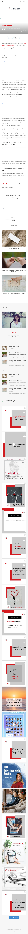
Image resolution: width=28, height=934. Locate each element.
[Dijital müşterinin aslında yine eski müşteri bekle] (14, 826)
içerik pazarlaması (11, 195)
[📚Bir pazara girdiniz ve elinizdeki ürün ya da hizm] (14, 546)
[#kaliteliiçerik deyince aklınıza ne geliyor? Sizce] (14, 648)
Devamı (14, 332)
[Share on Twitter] (24, 30)
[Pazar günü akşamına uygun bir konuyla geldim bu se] (14, 750)
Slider (19, 195)
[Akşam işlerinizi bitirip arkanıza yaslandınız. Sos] (14, 852)
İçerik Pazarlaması (7, 25)
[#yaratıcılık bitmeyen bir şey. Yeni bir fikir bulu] (14, 622)
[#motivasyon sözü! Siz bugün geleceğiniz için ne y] (14, 520)
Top (14, 931)
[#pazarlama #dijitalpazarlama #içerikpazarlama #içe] (14, 724)
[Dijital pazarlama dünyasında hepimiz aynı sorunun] (14, 418)
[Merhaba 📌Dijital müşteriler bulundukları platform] (14, 801)
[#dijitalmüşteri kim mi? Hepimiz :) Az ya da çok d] (14, 877)
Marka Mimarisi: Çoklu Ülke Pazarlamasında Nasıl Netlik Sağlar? (14, 271)
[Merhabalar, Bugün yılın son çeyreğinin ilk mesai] (14, 571)
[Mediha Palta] (14, 8)
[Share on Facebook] (22, 30)
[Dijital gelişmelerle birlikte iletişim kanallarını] (14, 495)
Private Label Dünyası (14, 248)
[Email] (25, 30)
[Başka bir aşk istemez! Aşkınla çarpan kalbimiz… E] (14, 469)
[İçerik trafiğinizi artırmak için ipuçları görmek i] (14, 444)
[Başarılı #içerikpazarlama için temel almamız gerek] (14, 902)
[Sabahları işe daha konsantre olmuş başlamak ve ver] (14, 699)
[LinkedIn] (22, 32)
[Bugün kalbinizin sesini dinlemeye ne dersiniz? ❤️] (14, 597)
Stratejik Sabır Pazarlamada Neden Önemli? (14, 293)
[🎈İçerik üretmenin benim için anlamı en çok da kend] (14, 775)
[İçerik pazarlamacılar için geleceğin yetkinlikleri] (14, 673)
